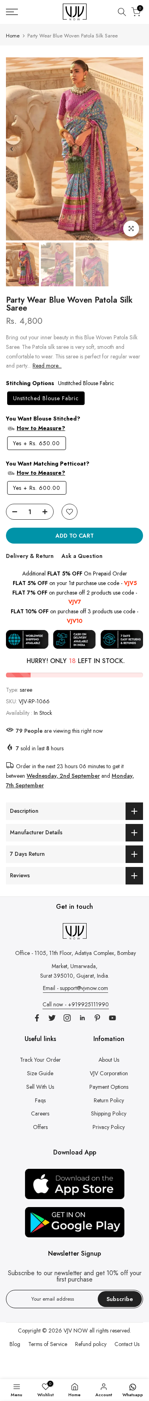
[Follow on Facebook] (37, 1018)
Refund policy (90, 1344)
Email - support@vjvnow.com (75, 988)
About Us (109, 1060)
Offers (40, 1127)
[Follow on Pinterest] (97, 1018)
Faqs (40, 1100)
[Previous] (12, 149)
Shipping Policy (108, 1113)
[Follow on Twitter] (52, 1018)
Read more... (47, 365)
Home (12, 35)
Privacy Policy (109, 1127)
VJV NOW (76, 1330)
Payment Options (108, 1087)
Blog (15, 1344)
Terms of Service (47, 1344)
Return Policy (109, 1100)
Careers (40, 1113)
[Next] (137, 149)
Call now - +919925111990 (76, 1004)
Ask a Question (82, 556)
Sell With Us (40, 1087)
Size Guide (40, 1073)
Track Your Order (40, 1060)
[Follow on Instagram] (67, 1018)
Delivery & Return (30, 556)
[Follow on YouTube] (112, 1018)
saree (26, 690)
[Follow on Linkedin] (82, 1018)
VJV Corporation (109, 1073)
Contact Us (126, 1344)
